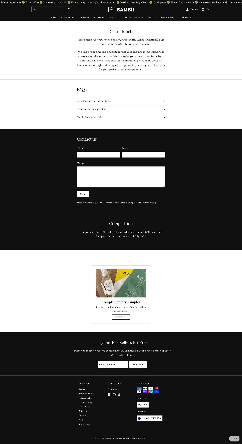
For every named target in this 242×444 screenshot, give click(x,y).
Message (81, 163)
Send (83, 194)
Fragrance (113, 17)
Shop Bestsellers (121, 317)
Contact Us (84, 406)
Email (125, 148)
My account (84, 424)
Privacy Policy (127, 202)
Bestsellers (66, 17)
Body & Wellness (133, 17)
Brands (185, 17)
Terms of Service (144, 202)
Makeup (98, 17)
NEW (53, 17)
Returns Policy (86, 398)
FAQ (119, 40)
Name (80, 148)
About (151, 17)
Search (82, 389)
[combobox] (52, 9)
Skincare (83, 17)
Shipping (83, 411)
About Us (83, 415)
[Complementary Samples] (121, 283)
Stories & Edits (168, 17)
